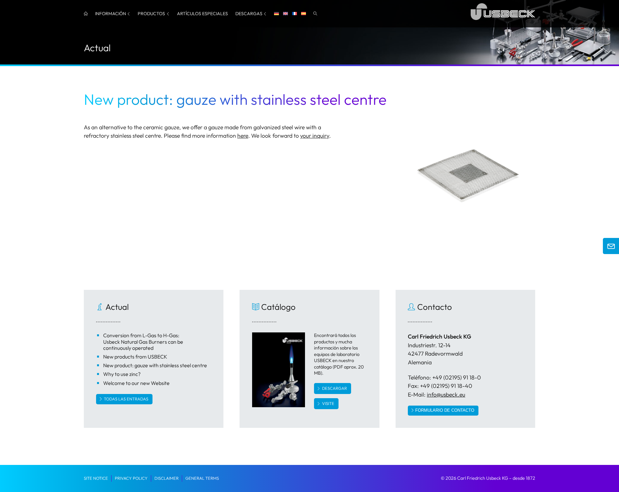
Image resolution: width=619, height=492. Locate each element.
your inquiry (314, 135)
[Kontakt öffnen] (611, 246)
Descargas (248, 13)
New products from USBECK (135, 356)
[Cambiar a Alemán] (276, 13)
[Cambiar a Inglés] (285, 13)
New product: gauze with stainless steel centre (155, 365)
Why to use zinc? (122, 374)
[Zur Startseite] (503, 21)
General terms (202, 478)
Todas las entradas (126, 398)
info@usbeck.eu (446, 394)
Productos (151, 13)
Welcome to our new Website (136, 383)
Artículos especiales (202, 13)
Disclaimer (166, 478)
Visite (328, 403)
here (242, 135)
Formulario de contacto (444, 410)
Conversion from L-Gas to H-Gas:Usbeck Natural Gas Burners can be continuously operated (143, 341)
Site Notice (96, 478)
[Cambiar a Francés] (294, 13)
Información (110, 13)
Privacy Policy (131, 478)
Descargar (334, 388)
